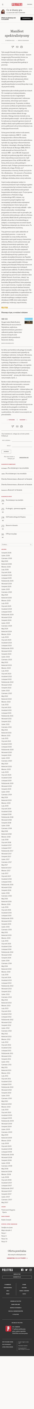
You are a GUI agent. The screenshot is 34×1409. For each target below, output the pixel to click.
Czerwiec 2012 (6, 1031)
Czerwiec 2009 (6, 1132)
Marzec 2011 (5, 1073)
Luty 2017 (4, 873)
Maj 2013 (4, 1000)
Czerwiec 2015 (6, 930)
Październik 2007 (7, 1188)
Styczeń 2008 (6, 1180)
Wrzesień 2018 (6, 820)
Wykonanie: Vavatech (22, 1345)
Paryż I (3, 1233)
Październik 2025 (7, 581)
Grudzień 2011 (6, 1048)
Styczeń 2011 (6, 1079)
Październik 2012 (7, 1020)
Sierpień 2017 (6, 857)
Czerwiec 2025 (6, 592)
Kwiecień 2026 (6, 564)
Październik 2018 (7, 817)
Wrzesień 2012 (6, 1022)
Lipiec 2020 (5, 758)
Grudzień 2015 (6, 913)
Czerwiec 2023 (6, 660)
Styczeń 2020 (6, 775)
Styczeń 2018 (6, 842)
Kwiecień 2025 (6, 598)
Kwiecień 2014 (6, 969)
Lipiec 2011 (5, 1062)
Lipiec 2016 (5, 893)
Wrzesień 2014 (6, 955)
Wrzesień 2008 (6, 1157)
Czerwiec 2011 (6, 1065)
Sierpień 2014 (6, 958)
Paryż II (4, 1236)
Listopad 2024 (6, 612)
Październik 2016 (7, 885)
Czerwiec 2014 (6, 963)
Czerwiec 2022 (6, 693)
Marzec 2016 (5, 904)
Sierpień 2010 (6, 1093)
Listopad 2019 (6, 781)
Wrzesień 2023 (6, 651)
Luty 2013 (4, 1008)
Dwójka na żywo (7, 1228)
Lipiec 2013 (5, 994)
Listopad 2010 (6, 1084)
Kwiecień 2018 (6, 834)
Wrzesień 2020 (6, 752)
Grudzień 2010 (6, 1082)
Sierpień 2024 (6, 620)
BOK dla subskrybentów (15, 1311)
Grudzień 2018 (6, 812)
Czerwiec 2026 (6, 558)
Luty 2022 (4, 705)
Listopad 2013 (6, 983)
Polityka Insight (6, 1344)
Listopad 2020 (6, 747)
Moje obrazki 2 (6, 1230)
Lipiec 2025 (5, 589)
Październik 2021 (7, 716)
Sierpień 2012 (6, 1025)
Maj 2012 (4, 1034)
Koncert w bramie (25, 479)
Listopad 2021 (6, 713)
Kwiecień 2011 (6, 1070)
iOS (13, 1327)
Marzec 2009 (6, 1141)
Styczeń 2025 (6, 606)
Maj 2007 (4, 1202)
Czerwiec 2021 (6, 727)
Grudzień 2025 (6, 575)
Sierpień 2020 (6, 755)
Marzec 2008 (6, 1174)
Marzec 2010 (6, 1107)
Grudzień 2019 (6, 778)
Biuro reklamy (15, 1304)
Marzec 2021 (5, 736)
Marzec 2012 (5, 1039)
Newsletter (17, 1274)
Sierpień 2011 (6, 1059)
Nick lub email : (6, 440)
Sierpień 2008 (6, 1160)
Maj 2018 (4, 831)
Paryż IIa (4, 1239)
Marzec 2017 (5, 871)
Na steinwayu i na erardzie (18, 468)
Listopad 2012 (6, 1017)
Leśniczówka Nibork (7, 1347)
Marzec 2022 (6, 702)
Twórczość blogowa (8, 1210)
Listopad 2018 (6, 814)
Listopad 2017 (6, 848)
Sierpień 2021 (6, 722)
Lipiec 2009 (5, 1129)
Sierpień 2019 (6, 789)
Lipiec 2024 (5, 623)
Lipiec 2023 (5, 657)
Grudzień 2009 (6, 1115)
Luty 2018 (4, 840)
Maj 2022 (4, 696)
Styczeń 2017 (6, 876)
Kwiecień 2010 (6, 1104)
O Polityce (16, 1314)
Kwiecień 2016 (6, 902)
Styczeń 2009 (6, 1146)
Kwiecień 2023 (6, 665)
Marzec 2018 (5, 837)
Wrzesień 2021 (6, 719)
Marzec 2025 (6, 601)
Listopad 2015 (6, 916)
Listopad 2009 (6, 1118)
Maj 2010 (4, 1101)
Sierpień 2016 (6, 890)
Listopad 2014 (6, 949)
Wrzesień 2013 (6, 989)
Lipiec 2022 (5, 691)
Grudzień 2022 (6, 676)
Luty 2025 (4, 603)
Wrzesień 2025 (6, 584)
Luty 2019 (4, 806)
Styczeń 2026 (6, 572)
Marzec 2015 (5, 938)
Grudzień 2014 (6, 947)
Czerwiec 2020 (6, 761)
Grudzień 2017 (6, 845)
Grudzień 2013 (6, 980)
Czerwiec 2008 (6, 1166)
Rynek (24, 1284)
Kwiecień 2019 (6, 800)
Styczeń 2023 (6, 674)
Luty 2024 (5, 637)
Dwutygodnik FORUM (7, 1342)
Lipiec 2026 (5, 556)
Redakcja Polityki (15, 1301)
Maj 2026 (4, 561)
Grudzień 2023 (6, 643)
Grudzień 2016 (6, 879)
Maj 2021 (4, 730)
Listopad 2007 (6, 1186)
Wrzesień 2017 (6, 854)
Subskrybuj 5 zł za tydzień (16, 1258)
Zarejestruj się (24, 457)
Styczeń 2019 (6, 809)
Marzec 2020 (6, 769)
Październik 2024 (7, 615)
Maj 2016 (4, 899)
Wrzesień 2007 (6, 1191)
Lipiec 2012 (5, 1028)
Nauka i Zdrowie (24, 1290)
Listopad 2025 (6, 578)
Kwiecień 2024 (6, 631)
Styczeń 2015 (6, 944)
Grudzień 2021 (6, 710)
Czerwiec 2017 (6, 862)
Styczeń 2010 (6, 1112)
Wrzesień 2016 (6, 887)
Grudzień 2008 (6, 1149)
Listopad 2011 (6, 1051)
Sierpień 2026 (6, 553)
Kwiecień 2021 (6, 733)
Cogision (24, 1342)
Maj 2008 (4, 1169)
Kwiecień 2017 (6, 868)
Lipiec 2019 (5, 792)
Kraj (8, 1290)
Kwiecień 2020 (6, 767)
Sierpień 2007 (6, 1194)
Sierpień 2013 (6, 992)
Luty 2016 (4, 907)
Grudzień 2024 (6, 609)
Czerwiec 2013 (6, 997)
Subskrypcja (17, 1277)
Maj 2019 (4, 797)
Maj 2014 (4, 966)
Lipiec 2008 (5, 1163)
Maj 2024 (4, 629)
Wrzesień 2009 (6, 1124)
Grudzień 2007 (6, 1183)
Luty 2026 (5, 570)
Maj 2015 (4, 932)
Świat (8, 1294)
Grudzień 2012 (6, 1014)
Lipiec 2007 (5, 1197)
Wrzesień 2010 (6, 1090)
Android (17, 1327)
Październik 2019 (7, 783)
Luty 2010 (4, 1110)
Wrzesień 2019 (6, 786)
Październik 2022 (7, 682)
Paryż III (4, 1242)
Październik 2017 (7, 851)
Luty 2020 (5, 772)
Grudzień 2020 (6, 744)
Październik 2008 (7, 1155)
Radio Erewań (6, 1220)
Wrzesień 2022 (6, 685)
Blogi (24, 1294)
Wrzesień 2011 (6, 1056)
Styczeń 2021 (6, 741)
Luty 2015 (4, 941)
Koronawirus (8, 1287)
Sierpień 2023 (6, 654)
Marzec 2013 (5, 1006)
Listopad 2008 (6, 1152)
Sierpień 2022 (6, 688)
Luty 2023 (5, 671)
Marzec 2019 (5, 803)
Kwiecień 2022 (6, 699)
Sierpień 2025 (6, 586)
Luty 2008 (5, 1177)
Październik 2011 (7, 1053)
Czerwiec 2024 (6, 626)
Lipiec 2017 (5, 859)
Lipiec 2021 (5, 724)
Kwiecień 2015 (6, 935)
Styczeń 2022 (6, 707)
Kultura (24, 1287)
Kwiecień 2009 (6, 1138)
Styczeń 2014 (6, 977)
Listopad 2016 (6, 882)
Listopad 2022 (6, 679)
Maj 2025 (4, 595)
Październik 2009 (7, 1121)
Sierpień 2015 (6, 924)
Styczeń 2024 (6, 640)
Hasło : (9, 445)
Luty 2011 (4, 1076)
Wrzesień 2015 (6, 921)
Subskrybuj (26, 18)
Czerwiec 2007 (6, 1200)
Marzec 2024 (6, 634)
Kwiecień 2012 (6, 1037)
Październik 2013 (7, 986)
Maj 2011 (4, 1067)
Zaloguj (29, 4)
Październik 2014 (7, 952)
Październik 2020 (7, 750)
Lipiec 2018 (5, 826)
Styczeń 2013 (6, 1011)
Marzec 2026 (6, 567)
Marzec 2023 (6, 668)
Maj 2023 (4, 662)
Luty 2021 (4, 738)
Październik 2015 (7, 918)
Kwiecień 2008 (6, 1172)
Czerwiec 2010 (6, 1098)
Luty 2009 (5, 1143)
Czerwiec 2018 (6, 828)
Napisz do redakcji (15, 1307)
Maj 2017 (4, 865)
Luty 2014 (4, 975)
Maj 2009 (4, 1135)
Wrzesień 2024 (6, 617)
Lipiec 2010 (5, 1096)
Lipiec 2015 (5, 927)
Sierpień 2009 (6, 1127)
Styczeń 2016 (6, 910)
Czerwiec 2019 (6, 795)
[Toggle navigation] (2, 4)
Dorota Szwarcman (9, 479)
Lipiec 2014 (5, 961)
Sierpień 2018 (6, 823)
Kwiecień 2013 (6, 1003)
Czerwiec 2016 (6, 896)
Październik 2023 (7, 648)
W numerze (8, 1284)
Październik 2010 (7, 1087)
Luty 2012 (4, 1042)
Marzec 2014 (5, 972)
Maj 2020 (4, 764)
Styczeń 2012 (6, 1045)
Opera (4, 1212)
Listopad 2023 (6, 646)
